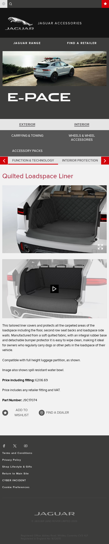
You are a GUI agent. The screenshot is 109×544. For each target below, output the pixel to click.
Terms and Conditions (17, 453)
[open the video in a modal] (54, 288)
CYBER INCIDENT (14, 480)
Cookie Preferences (16, 487)
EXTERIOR (27, 125)
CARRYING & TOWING (27, 136)
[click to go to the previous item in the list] (4, 161)
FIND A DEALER (57, 413)
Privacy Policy (11, 459)
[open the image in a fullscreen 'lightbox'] (54, 219)
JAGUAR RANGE (27, 43)
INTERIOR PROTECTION (80, 160)
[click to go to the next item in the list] (105, 161)
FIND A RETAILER (82, 43)
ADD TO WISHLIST (21, 412)
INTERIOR (81, 125)
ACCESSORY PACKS (27, 151)
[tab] (27, 124)
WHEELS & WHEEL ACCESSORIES (82, 138)
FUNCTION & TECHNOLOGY (33, 160)
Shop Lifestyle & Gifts (17, 466)
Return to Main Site (15, 473)
